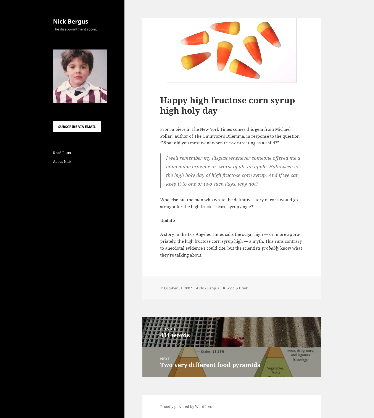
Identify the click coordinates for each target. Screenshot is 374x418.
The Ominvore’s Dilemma (219, 136)
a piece (178, 129)
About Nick (62, 161)
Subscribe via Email (77, 126)
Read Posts (62, 152)
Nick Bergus (70, 21)
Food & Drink (237, 288)
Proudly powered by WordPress (186, 406)
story (169, 234)
